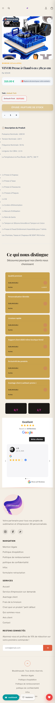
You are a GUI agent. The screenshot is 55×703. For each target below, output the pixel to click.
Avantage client (10, 597)
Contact (6, 622)
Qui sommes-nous (11, 612)
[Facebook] (12, 531)
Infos (5, 567)
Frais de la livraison (12, 602)
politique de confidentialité (15, 562)
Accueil (6, 586)
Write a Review (37, 439)
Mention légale (10, 547)
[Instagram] (5, 531)
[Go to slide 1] (25, 478)
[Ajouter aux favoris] (49, 20)
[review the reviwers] (10, 456)
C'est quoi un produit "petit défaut (19, 607)
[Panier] (52, 8)
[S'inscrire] (47, 648)
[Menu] (3, 8)
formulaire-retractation (14, 572)
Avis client (7, 617)
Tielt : (9, 93)
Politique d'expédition (13, 552)
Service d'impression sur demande (19, 591)
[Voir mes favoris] (49, 697)
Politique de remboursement (16, 557)
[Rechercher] (9, 8)
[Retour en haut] (27, 663)
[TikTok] (20, 531)
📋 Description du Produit (13, 127)
